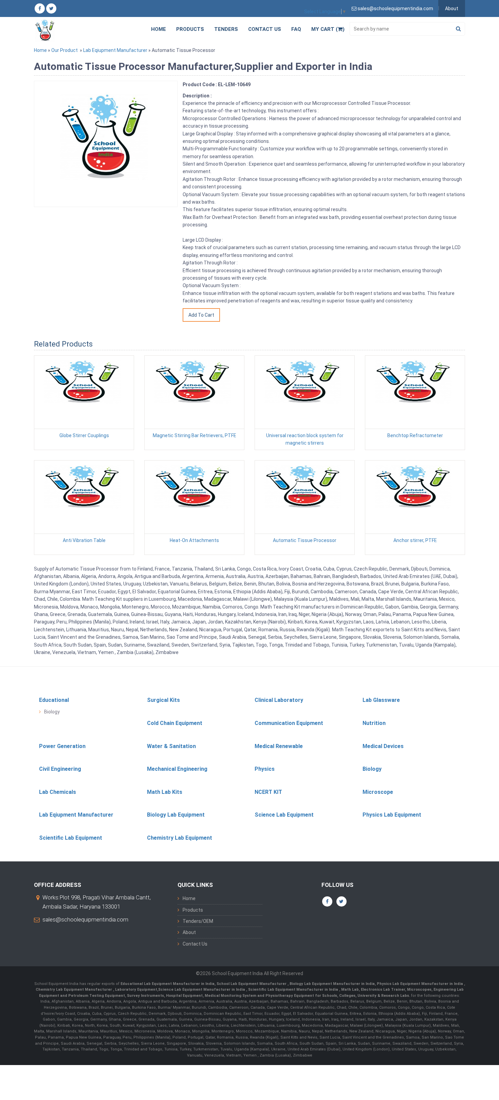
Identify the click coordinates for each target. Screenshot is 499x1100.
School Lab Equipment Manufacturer (252, 984)
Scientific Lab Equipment (70, 838)
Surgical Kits (163, 700)
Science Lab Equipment (284, 815)
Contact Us (264, 29)
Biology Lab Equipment (176, 815)
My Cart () (328, 29)
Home (158, 29)
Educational (54, 700)
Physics (265, 769)
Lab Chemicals (57, 792)
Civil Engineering (60, 769)
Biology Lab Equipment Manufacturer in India (332, 984)
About (451, 8)
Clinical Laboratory (279, 700)
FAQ (296, 29)
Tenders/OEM (198, 921)
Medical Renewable (279, 746)
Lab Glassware (381, 700)
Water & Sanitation (171, 746)
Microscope (378, 792)
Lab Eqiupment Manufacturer (115, 50)
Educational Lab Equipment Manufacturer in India (168, 984)
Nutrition (374, 723)
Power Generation (62, 746)
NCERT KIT (268, 792)
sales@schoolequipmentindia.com (85, 919)
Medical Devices (383, 746)
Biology (52, 711)
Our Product (64, 50)
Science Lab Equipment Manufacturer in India (201, 989)
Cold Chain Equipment (174, 723)
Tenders (226, 29)
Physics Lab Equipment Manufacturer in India (420, 984)
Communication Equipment (289, 723)
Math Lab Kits (164, 792)
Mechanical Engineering (177, 769)
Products (190, 29)
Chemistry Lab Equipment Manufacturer (74, 989)
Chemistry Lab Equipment (179, 838)
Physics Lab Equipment (392, 815)
